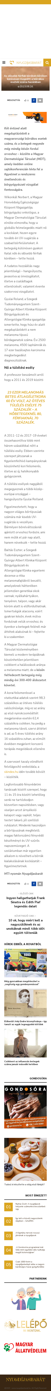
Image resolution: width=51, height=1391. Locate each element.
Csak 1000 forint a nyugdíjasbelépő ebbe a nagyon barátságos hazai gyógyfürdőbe (30, 1264)
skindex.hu (11, 772)
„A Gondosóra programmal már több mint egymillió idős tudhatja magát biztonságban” (30, 1250)
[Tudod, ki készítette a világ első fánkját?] (25, 1159)
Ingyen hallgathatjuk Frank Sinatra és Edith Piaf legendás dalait (25, 902)
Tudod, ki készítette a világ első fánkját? (24, 1184)
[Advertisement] (25, 31)
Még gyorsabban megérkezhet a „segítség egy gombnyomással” (21, 983)
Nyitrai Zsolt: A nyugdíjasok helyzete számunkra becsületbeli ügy (30, 1206)
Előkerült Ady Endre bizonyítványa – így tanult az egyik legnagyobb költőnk (25, 1023)
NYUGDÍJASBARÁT (25, 1379)
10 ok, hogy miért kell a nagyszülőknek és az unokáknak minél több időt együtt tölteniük (25, 926)
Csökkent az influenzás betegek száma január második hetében (22, 1063)
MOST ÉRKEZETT (36, 1195)
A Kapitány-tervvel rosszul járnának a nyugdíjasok (28, 1234)
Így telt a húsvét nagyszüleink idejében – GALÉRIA (29, 1219)
